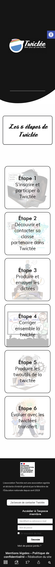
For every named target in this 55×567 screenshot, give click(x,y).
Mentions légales (17, 553)
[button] (51, 35)
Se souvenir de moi (30, 533)
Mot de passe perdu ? (29, 545)
